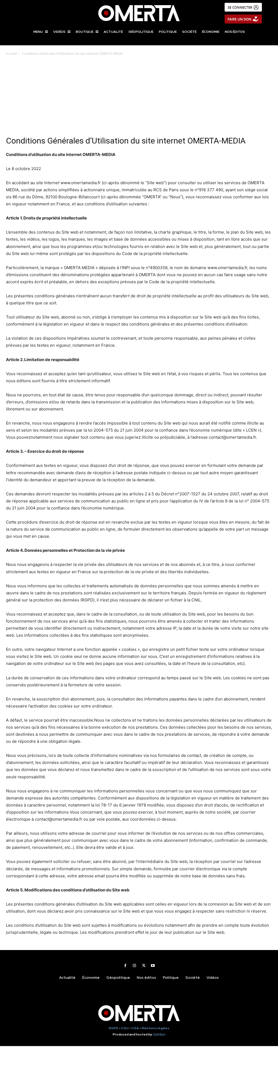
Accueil (11, 53)
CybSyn (159, 1034)
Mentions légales (155, 1028)
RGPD (113, 1028)
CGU (125, 1028)
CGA (135, 1028)
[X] (143, 965)
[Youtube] (153, 965)
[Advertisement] (139, 97)
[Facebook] (125, 965)
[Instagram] (134, 965)
